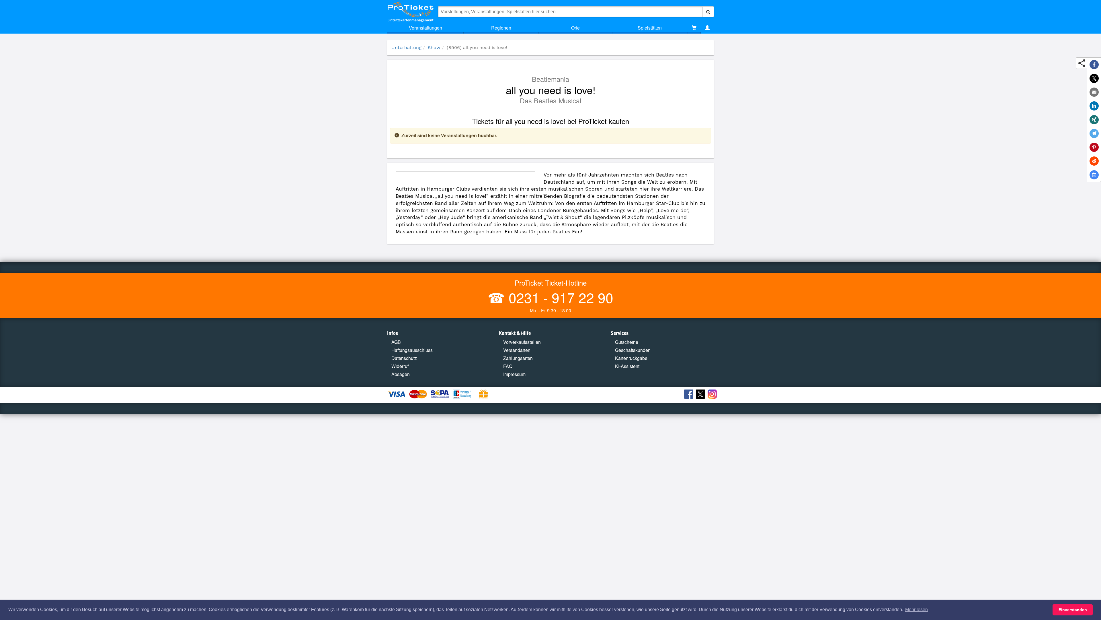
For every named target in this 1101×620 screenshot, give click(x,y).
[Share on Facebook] (1094, 64)
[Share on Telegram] (1094, 133)
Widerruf (400, 366)
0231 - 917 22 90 (559, 297)
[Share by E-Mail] (1094, 92)
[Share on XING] (1094, 119)
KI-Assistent (627, 366)
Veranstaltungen (425, 27)
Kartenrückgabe (631, 358)
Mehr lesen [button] (916, 609)
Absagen (400, 374)
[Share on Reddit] (1094, 161)
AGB (396, 342)
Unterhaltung (406, 47)
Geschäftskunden (633, 350)
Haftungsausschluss (412, 350)
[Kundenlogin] (707, 28)
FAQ (507, 366)
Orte (575, 27)
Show (434, 47)
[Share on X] (1094, 78)
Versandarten (516, 350)
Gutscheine (626, 342)
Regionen (501, 27)
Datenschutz (404, 358)
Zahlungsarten (518, 358)
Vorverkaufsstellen (522, 342)
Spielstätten (650, 27)
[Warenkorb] (694, 28)
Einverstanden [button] (1073, 609)
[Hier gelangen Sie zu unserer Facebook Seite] (689, 395)
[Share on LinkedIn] (1094, 106)
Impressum (514, 374)
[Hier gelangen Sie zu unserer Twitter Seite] (701, 395)
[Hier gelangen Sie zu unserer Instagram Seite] (713, 395)
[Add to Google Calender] (1094, 174)
